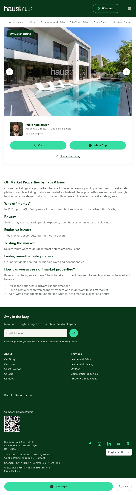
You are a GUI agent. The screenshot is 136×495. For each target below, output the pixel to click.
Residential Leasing (82, 364)
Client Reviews (12, 368)
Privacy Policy (70, 341)
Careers (8, 373)
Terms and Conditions (17, 454)
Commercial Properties (84, 373)
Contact (9, 378)
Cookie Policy (12, 457)
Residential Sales (81, 359)
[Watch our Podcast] (128, 443)
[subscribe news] (73, 333)
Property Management (84, 378)
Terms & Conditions (48, 341)
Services (76, 354)
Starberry (15, 471)
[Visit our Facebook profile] (90, 443)
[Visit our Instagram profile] (99, 443)
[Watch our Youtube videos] (118, 443)
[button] (13, 22)
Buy (17, 462)
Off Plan (75, 368)
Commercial (39, 462)
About (8, 354)
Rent (26, 462)
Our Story (9, 359)
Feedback (26, 457)
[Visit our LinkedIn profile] (109, 443)
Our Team (9, 364)
